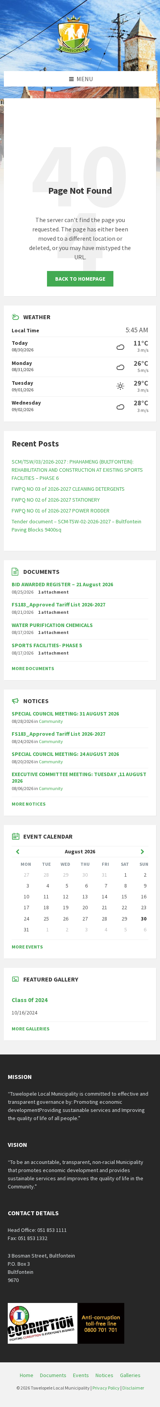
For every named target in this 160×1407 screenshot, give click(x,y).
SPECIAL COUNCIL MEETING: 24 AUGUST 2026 (65, 753)
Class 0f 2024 (29, 1000)
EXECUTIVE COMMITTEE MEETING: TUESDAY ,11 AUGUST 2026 (79, 777)
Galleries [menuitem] (130, 1375)
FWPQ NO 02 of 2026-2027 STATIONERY (56, 499)
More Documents (33, 668)
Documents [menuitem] (53, 1375)
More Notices (28, 804)
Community (51, 721)
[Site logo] (74, 56)
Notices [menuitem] (104, 1375)
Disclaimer (133, 1388)
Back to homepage (80, 278)
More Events (27, 947)
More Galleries (30, 1029)
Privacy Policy (106, 1388)
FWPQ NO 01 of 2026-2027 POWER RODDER (61, 510)
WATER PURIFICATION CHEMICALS (52, 625)
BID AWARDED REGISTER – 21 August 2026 (62, 584)
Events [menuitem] (81, 1375)
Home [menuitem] (26, 1375)
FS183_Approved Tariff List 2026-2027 (58, 604)
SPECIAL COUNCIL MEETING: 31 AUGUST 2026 (65, 713)
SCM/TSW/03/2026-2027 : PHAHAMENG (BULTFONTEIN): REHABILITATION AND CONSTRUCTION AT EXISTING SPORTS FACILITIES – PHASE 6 (77, 469)
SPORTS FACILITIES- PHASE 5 (47, 645)
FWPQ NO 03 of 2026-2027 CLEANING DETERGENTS (68, 488)
